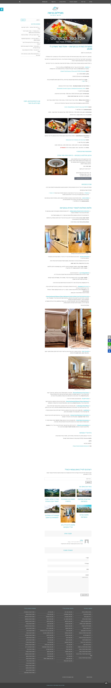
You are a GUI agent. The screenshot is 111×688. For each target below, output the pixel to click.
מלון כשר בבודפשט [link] (68, 621)
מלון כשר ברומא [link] (50, 653)
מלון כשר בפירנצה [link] (49, 635)
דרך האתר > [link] (51, 193)
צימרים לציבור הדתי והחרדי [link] (85, 642)
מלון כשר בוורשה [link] (69, 639)
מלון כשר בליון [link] (50, 612)
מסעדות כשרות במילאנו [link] (30, 644)
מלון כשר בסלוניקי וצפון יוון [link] (48, 632)
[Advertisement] (68, 458)
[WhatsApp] (109, 344)
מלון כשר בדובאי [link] (69, 637)
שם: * (87, 557)
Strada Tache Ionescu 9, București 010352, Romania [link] (73, 71)
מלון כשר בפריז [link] (50, 639)
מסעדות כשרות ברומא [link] (30, 670)
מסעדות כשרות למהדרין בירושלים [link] (84, 646)
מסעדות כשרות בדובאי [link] (30, 628)
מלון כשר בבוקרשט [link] (68, 625)
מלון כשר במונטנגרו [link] (49, 616)
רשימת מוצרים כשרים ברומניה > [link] (83, 151)
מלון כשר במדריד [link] (50, 614)
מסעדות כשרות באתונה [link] (30, 614)
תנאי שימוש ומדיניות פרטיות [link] (67, 677)
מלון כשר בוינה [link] (69, 644)
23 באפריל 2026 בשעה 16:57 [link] (77, 541)
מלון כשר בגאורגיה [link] (68, 635)
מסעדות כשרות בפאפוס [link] (30, 653)
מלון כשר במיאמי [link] (50, 619)
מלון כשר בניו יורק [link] (50, 628)
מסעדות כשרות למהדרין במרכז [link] (85, 649)
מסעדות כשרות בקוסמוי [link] (30, 665)
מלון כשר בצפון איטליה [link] (49, 644)
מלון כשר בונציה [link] (69, 646)
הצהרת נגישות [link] (89, 677)
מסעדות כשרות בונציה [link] (30, 632)
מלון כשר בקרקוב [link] (50, 651)
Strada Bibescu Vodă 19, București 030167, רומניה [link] (76, 107)
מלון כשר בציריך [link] (50, 642)
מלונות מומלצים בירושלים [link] (86, 621)
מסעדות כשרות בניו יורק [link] (30, 646)
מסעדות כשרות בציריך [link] (30, 663)
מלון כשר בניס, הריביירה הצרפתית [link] (46, 630)
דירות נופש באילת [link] (87, 616)
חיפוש (23, 20)
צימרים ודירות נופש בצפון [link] (86, 630)
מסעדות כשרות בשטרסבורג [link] (29, 672)
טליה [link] (81, 540)
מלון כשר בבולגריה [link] (68, 623)
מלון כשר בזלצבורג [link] (68, 651)
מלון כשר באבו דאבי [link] (68, 612)
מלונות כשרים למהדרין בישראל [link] (85, 632)
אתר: (87, 569)
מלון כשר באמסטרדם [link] (68, 614)
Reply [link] (69, 541)
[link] (1, 9)
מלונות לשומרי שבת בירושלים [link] (85, 623)
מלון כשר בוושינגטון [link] (68, 642)
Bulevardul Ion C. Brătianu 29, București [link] (75, 140)
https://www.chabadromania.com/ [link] (81, 446)
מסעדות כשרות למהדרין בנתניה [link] (85, 657)
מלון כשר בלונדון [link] (69, 658)
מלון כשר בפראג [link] (50, 637)
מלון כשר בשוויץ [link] (50, 656)
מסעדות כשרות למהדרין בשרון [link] (85, 651)
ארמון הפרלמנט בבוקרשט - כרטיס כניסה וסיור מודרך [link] (74, 155)
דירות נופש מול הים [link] (87, 635)
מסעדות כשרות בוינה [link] (31, 630)
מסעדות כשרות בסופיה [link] (30, 651)
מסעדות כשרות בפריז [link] (30, 660)
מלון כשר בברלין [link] (69, 630)
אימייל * (87, 563)
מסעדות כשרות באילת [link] (86, 619)
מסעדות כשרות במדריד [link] (30, 642)
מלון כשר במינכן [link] (50, 623)
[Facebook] (109, 340)
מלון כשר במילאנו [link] (50, 621)
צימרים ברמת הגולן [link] (87, 644)
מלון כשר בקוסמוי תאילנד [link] (48, 658)
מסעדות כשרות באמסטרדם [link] (29, 612)
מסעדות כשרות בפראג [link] (30, 658)
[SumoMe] (109, 351)
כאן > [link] (83, 81)
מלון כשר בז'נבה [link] (69, 649)
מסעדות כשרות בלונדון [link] (30, 637)
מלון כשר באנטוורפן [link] (68, 616)
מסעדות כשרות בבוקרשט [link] (30, 619)
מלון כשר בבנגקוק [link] (68, 628)
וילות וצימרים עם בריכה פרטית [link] (85, 637)
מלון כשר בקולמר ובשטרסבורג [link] (47, 646)
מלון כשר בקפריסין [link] (49, 649)
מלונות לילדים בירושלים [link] (86, 625)
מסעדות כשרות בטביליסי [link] (30, 635)
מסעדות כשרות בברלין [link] (30, 623)
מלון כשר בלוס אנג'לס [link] (68, 660)
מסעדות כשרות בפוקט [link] (30, 656)
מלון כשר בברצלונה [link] (68, 632)
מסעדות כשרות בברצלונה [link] (30, 625)
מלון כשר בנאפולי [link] (50, 625)
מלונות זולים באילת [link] (87, 614)
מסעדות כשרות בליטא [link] (30, 639)
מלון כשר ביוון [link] (69, 656)
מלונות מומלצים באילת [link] (86, 612)
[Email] (109, 347)
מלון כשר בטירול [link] (69, 653)
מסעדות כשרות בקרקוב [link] (30, 667)
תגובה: (87, 575)
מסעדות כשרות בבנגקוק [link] (30, 621)
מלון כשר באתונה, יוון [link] (68, 619)
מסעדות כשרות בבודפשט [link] (30, 616)
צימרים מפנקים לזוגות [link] (86, 639)
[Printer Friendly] (109, 337)
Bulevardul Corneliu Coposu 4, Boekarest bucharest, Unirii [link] (71, 88)
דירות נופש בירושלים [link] (87, 628)
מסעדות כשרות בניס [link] (31, 649)
